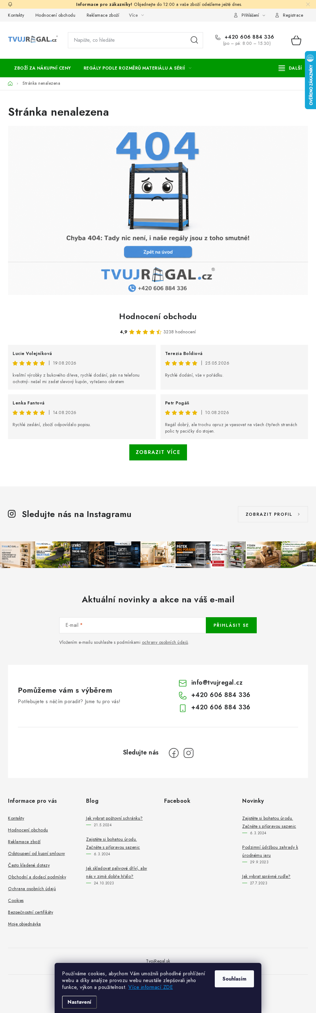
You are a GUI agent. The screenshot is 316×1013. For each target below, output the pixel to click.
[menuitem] (42, 68)
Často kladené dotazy (29, 865)
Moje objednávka (24, 924)
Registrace (293, 15)
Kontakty (16, 15)
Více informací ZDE (150, 987)
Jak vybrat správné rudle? (266, 876)
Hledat (194, 40)
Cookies (16, 900)
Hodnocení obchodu (55, 15)
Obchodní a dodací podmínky (37, 877)
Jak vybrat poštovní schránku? (114, 818)
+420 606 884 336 (248, 37)
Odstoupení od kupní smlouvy (36, 853)
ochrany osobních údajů (165, 642)
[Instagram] (188, 753)
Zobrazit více (158, 452)
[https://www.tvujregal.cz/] (158, 210)
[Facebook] (174, 753)
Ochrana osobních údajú (32, 889)
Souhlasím (234, 978)
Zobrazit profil (269, 514)
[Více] (290, 68)
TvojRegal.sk (158, 961)
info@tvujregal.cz (217, 682)
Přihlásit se (231, 625)
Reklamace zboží (103, 15)
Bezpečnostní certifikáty (30, 912)
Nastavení (79, 1002)
